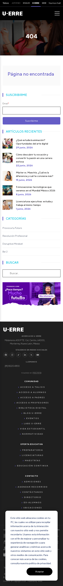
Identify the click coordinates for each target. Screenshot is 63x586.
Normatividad (32, 434)
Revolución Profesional (15, 236)
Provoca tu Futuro (12, 228)
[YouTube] (37, 354)
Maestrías (32, 460)
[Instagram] (12, 354)
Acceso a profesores (32, 402)
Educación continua (32, 465)
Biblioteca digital (33, 408)
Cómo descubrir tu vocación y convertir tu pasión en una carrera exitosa (34, 158)
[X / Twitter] (31, 354)
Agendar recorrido (33, 487)
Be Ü (5, 251)
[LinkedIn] (25, 354)
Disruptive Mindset (13, 243)
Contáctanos (32, 492)
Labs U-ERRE (32, 423)
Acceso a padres (32, 397)
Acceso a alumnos (32, 392)
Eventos (32, 418)
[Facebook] (5, 354)
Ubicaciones (32, 507)
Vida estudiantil (32, 428)
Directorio (32, 497)
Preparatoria (32, 450)
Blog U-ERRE (33, 413)
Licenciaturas (33, 455)
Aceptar (39, 571)
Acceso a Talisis (32, 387)
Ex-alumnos (33, 502)
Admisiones (32, 481)
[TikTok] (18, 354)
